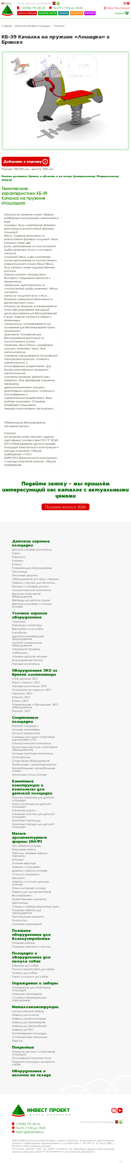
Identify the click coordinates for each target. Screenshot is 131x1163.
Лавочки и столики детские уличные (30, 883)
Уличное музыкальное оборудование (27, 644)
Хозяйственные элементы (29, 899)
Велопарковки (21, 895)
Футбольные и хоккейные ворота (34, 764)
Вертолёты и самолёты (27, 628)
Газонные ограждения (27, 924)
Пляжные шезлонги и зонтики (31, 946)
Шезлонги (18, 878)
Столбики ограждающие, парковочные (29, 999)
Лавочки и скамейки (26, 866)
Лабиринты (19, 652)
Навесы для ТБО (22, 1029)
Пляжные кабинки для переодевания (26, 911)
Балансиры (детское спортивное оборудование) (34, 748)
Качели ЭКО (20, 700)
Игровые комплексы (26, 663)
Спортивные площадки (25, 719)
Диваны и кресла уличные (29, 870)
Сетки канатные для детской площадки (31, 805)
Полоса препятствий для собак (33, 969)
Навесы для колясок (25, 1014)
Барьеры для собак (25, 965)
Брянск (8, 3)
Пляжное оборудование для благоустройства (31, 934)
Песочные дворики (25, 575)
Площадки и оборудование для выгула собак (31, 957)
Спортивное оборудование (31, 760)
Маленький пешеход (26, 649)
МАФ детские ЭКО (25, 678)
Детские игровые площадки (33, 25)
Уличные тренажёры (26, 729)
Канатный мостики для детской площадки (33, 815)
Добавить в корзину (22, 161)
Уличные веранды (24, 863)
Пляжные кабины (23, 942)
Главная (7, 25)
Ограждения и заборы (35, 983)
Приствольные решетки (28, 916)
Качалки (59, 25)
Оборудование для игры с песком (35, 579)
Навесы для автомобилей (29, 1025)
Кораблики (19, 632)
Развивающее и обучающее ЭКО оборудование (35, 706)
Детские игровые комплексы (31, 549)
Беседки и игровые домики (30, 586)
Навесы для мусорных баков (31, 891)
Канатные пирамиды (26, 820)
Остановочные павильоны (29, 1037)
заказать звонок (48, 13)
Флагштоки (19, 920)
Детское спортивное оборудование (26, 595)
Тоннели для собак (24, 972)
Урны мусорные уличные (29, 888)
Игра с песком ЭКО (26, 682)
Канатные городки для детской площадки (33, 825)
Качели (17, 564)
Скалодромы (21, 757)
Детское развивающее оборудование (28, 637)
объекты (63, 13)
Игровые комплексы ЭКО (29, 686)
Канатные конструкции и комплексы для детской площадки (32, 787)
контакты (90, 13)
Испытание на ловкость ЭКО (31, 689)
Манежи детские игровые (29, 656)
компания (76, 13)
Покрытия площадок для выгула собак (33, 1063)
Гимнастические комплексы (31, 590)
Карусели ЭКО (22, 693)
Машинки (18, 621)
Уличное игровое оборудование (29, 615)
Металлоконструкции (35, 1007)
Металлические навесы (28, 1011)
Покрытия (23, 1047)
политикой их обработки (79, 1151)
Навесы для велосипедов (29, 1018)
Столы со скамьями (25, 874)
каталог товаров (27, 13)
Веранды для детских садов (31, 600)
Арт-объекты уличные (26, 845)
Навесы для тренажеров (28, 1022)
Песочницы (19, 571)
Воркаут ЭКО (21, 711)
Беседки (17, 859)
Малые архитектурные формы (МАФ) (29, 837)
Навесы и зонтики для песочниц (33, 582)
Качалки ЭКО (21, 697)
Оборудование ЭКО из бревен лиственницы (34, 672)
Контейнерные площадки (29, 1033)
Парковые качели (24, 849)
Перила (17, 1040)
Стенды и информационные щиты (35, 906)
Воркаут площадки (25, 725)
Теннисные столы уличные (29, 774)
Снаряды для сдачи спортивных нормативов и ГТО (33, 738)
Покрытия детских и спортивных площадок (33, 1053)
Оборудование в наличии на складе (31, 1073)
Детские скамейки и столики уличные (32, 605)
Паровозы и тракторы (27, 625)
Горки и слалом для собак (30, 976)
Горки (16, 553)
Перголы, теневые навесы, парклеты (30, 854)
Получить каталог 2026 (65, 507)
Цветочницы (20, 902)
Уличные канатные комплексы (32, 753)
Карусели (18, 556)
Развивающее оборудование (32, 568)
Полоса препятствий (26, 733)
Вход (110, 8)
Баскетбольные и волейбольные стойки (33, 769)
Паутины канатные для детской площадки (33, 799)
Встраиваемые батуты (27, 660)
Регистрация (121, 8)
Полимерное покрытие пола (31, 1058)
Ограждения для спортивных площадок (31, 988)
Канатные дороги (24, 810)
